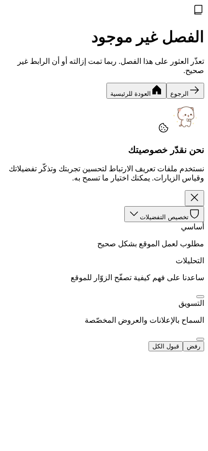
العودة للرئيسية (130, 93)
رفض (193, 346)
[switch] (200, 296)
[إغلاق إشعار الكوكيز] (194, 198)
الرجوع (179, 93)
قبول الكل (165, 346)
